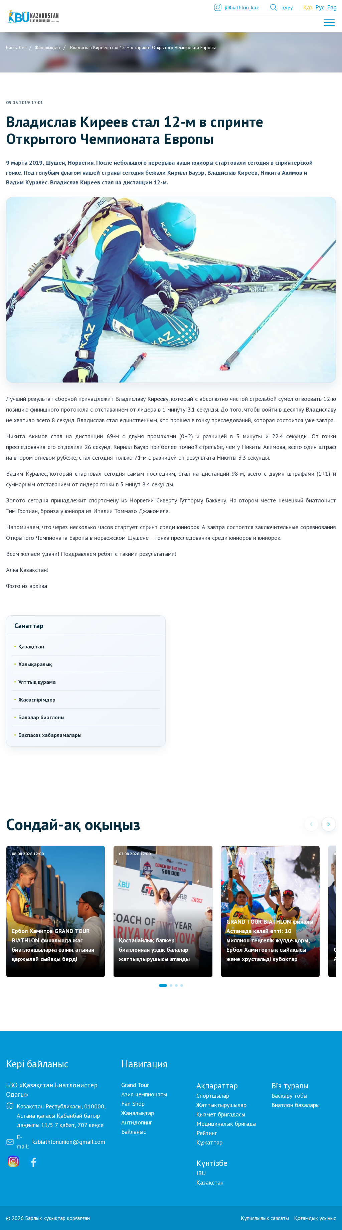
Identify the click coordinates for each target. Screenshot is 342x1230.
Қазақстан (31, 646)
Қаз (308, 7)
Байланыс (133, 1131)
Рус (319, 7)
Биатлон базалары (296, 1105)
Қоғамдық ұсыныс (315, 1218)
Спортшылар (212, 1095)
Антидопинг (136, 1122)
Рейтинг (206, 1133)
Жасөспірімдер (36, 699)
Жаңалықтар (137, 1113)
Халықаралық (35, 664)
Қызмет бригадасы (220, 1114)
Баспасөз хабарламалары (49, 735)
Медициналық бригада (226, 1123)
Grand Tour (135, 1085)
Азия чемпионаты (144, 1094)
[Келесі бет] (328, 824)
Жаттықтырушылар (221, 1105)
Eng (332, 7)
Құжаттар (209, 1142)
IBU (201, 1173)
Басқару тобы (289, 1095)
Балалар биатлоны (41, 717)
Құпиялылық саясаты (265, 1218)
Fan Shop (133, 1103)
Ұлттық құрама (37, 681)
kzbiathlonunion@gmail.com (68, 1141)
